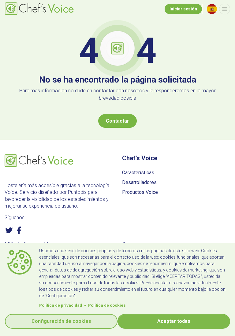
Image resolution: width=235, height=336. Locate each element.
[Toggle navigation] (224, 9)
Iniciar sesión (183, 8)
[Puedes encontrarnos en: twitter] (9, 232)
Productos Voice (140, 192)
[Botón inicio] (40, 9)
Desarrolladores (139, 182)
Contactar (117, 121)
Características (138, 172)
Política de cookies (107, 305)
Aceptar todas (173, 321)
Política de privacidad (60, 305)
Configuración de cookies (61, 321)
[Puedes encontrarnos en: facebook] (19, 232)
